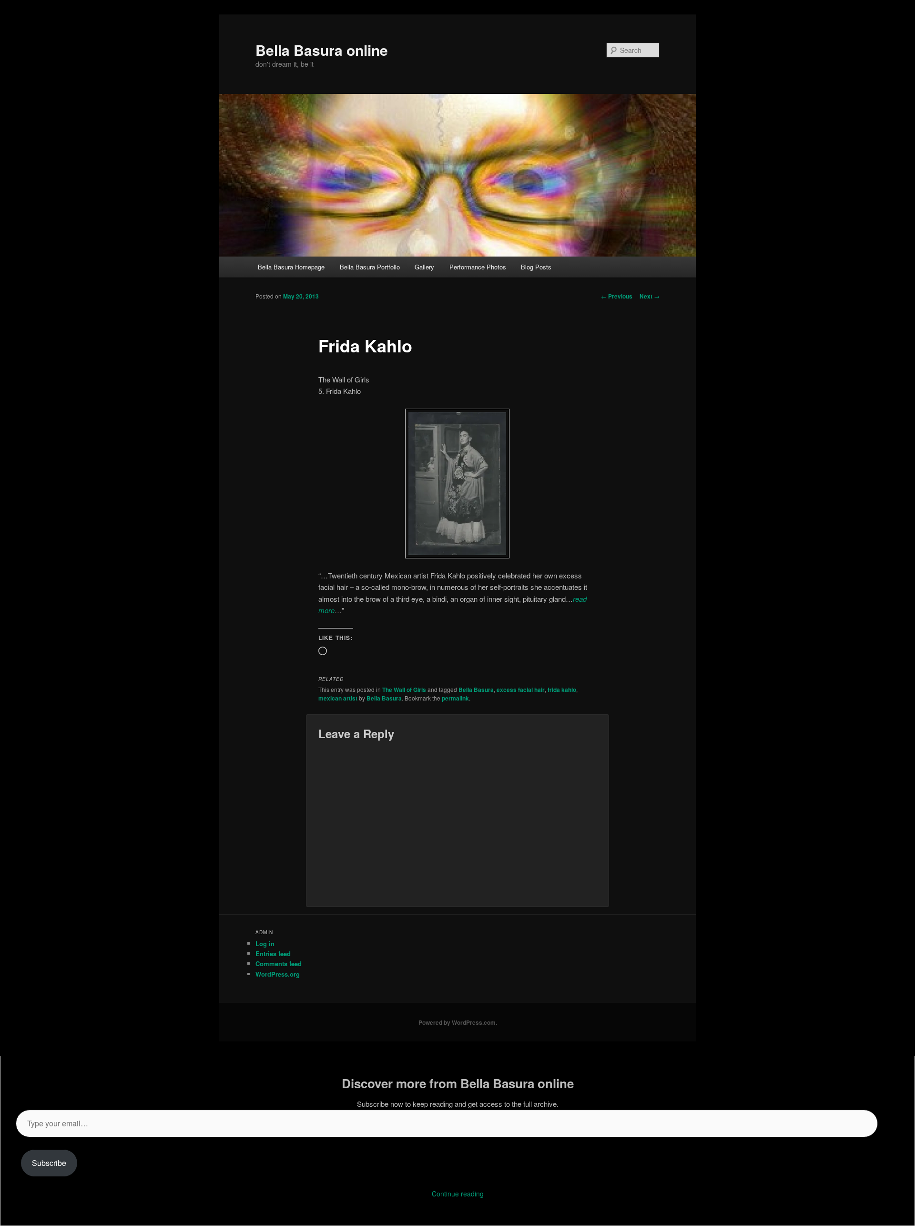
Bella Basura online (321, 50)
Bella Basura (476, 689)
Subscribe (49, 1162)
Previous (616, 296)
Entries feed (273, 953)
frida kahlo (562, 689)
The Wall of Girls (404, 689)
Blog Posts (536, 266)
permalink (455, 698)
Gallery (424, 266)
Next (650, 296)
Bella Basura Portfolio (370, 266)
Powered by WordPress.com (457, 1022)
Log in (264, 943)
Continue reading (458, 1193)
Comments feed (278, 963)
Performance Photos (477, 266)
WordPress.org (277, 974)
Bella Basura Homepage (291, 266)
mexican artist (337, 698)
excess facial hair (521, 689)
